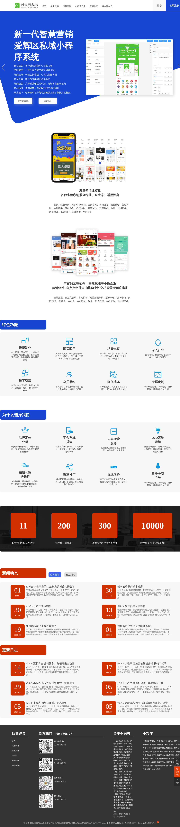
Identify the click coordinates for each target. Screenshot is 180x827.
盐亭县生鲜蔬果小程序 (161, 752)
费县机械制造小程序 (169, 748)
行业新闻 (70, 574)
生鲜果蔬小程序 (120, 805)
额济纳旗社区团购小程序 (164, 766)
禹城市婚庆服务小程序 (170, 762)
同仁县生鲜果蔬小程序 (153, 748)
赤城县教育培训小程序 (170, 755)
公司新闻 (54, 574)
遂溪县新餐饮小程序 (162, 759)
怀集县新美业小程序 (154, 755)
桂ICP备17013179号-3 (147, 823)
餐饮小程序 (126, 802)
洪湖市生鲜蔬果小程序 (160, 745)
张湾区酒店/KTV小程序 (151, 741)
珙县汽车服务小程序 (154, 762)
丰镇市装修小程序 (153, 769)
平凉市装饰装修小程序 (169, 741)
